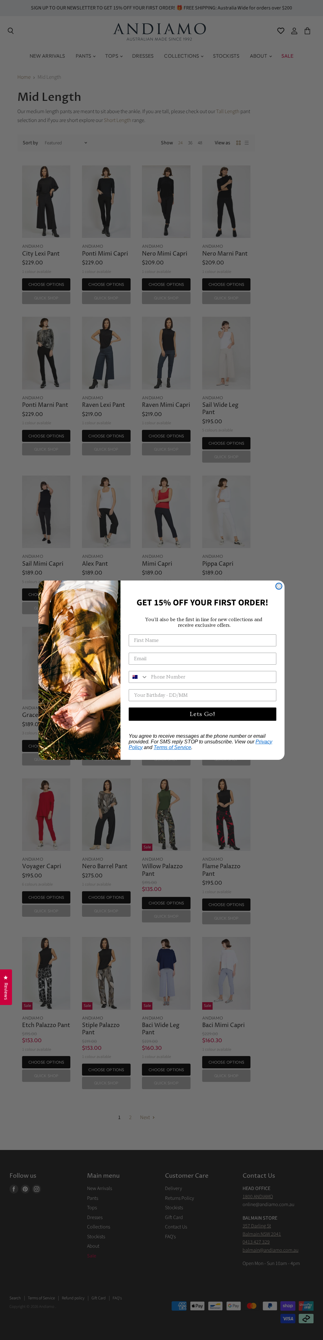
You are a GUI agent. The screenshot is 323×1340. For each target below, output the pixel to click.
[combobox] (138, 677)
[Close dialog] (279, 586)
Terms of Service (172, 747)
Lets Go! (202, 714)
